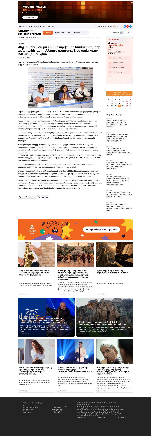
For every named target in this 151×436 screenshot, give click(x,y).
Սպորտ (25, 411)
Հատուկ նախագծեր (62, 33)
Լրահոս (48, 33)
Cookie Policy (122, 417)
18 (112, 103)
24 (108, 106)
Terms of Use (101, 417)
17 (108, 103)
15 (127, 101)
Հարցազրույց (56, 412)
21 (123, 103)
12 (115, 101)
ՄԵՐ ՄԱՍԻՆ (27, 403)
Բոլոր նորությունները (30, 406)
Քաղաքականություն (30, 407)
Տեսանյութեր (56, 407)
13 (119, 101)
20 (119, 103)
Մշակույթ (21, 43)
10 (108, 101)
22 (127, 103)
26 (116, 106)
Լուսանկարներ (57, 409)
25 (112, 106)
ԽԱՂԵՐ (77, 33)
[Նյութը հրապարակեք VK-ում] (43, 197)
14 (123, 101)
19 (115, 103)
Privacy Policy (81, 417)
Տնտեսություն (28, 409)
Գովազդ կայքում (38, 403)
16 (130, 101)
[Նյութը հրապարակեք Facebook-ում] (39, 197)
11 (112, 101)
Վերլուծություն (57, 411)
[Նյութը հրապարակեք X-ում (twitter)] (47, 197)
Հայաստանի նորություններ (62, 406)
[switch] (122, 32)
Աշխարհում (27, 412)
